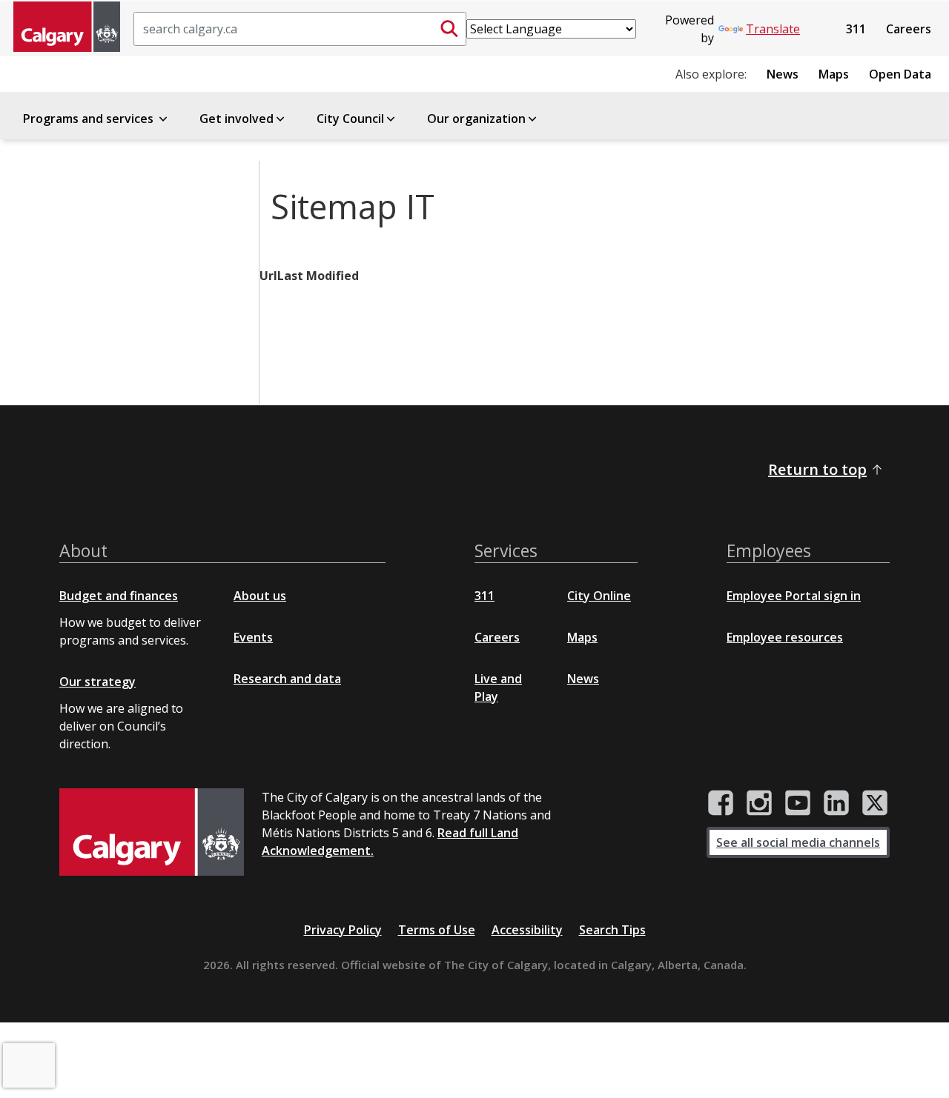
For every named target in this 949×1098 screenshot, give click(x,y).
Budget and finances (118, 596)
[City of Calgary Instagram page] (759, 803)
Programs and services (89, 118)
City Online (599, 596)
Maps (834, 74)
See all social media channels (798, 842)
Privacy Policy (343, 930)
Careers (908, 29)
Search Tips (612, 930)
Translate (773, 29)
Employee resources (785, 637)
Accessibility (527, 930)
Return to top (817, 469)
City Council (350, 118)
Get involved (236, 118)
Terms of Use (436, 930)
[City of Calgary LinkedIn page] (836, 803)
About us (260, 596)
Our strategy (97, 681)
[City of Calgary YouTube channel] (798, 803)
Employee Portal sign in (794, 596)
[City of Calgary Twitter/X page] (875, 803)
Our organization (476, 118)
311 (856, 29)
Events (253, 637)
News (782, 74)
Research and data (287, 679)
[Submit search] (449, 29)
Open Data (900, 74)
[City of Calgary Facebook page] (720, 803)
